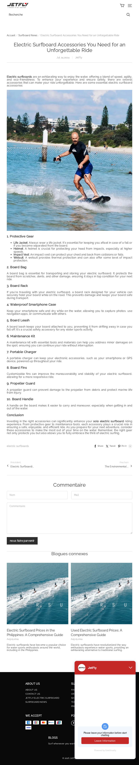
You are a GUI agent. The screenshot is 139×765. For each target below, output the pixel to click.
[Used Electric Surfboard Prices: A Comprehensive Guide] (101, 593)
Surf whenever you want (61, 743)
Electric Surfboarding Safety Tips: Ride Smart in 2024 (22, 466)
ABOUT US (31, 690)
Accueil (11, 35)
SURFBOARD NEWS (36, 702)
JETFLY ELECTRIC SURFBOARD (42, 698)
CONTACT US (32, 694)
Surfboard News (27, 35)
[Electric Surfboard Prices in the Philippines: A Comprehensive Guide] (37, 593)
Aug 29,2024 (13, 639)
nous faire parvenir (22, 540)
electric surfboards (18, 446)
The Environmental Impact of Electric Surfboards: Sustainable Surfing (116, 466)
